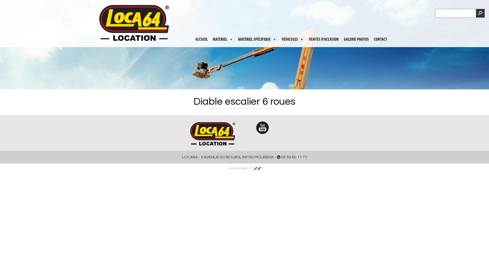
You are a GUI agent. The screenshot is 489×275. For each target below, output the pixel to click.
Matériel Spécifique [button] (254, 25)
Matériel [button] (220, 25)
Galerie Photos (356, 25)
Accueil (201, 25)
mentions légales (239, 168)
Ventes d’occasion (324, 25)
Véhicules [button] (290, 25)
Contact (380, 25)
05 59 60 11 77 (293, 157)
